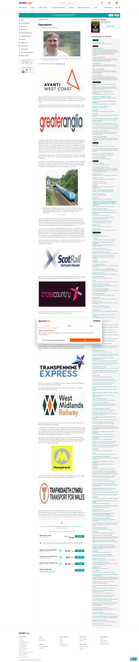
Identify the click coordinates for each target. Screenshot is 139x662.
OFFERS (33, 7)
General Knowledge (83, 7)
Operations (49, 11)
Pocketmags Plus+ (26, 36)
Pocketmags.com (104, 640)
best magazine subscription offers (47, 571)
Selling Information (84, 646)
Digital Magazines (63, 645)
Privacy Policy (22, 650)
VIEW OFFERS (79, 570)
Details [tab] (69, 325)
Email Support (42, 640)
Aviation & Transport (58, 7)
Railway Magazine (32, 11)
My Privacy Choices (23, 657)
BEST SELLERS (23, 7)
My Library (23, 26)
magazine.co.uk (103, 642)
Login (60, 531)
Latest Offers (24, 46)
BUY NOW (79, 536)
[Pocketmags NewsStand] (26, 2)
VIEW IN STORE (110, 26)
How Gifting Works (43, 646)
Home (22, 20)
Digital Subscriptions (23, 11)
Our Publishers (22, 647)
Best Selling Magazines (24, 642)
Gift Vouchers (24, 49)
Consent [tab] (48, 325)
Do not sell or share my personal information (54, 340)
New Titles (21, 640)
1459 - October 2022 (41, 11)
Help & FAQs (42, 638)
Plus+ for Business (23, 648)
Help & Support (25, 55)
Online (60, 642)
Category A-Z (24, 42)
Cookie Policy (22, 655)
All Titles (21, 638)
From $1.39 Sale (25, 23)
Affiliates (82, 640)
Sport (96, 7)
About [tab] (91, 325)
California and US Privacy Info (25, 652)
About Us (102, 638)
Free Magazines (22, 643)
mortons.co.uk (61, 63)
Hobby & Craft (43, 7)
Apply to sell (82, 648)
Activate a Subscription (27, 52)
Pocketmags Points (63, 643)
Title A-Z (23, 39)
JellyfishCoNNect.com (105, 643)
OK (85, 340)
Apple (60, 638)
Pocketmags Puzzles (26, 33)
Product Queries (83, 638)
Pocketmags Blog (23, 645)
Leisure (71, 7)
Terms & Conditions (23, 653)
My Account (24, 29)
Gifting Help (41, 648)
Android (61, 640)
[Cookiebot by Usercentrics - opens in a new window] (94, 321)
